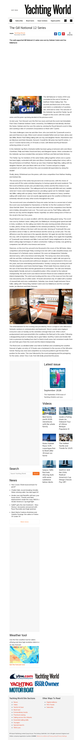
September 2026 (52, 390)
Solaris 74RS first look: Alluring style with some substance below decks (48, 476)
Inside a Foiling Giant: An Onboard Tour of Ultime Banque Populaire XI (65, 423)
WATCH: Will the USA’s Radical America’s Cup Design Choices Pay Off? (65, 476)
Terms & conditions (42, 736)
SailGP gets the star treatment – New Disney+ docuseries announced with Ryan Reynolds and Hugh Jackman (24, 507)
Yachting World (19, 33)
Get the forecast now (17, 665)
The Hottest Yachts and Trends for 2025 (65, 445)
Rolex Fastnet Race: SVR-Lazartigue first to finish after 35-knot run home (48, 449)
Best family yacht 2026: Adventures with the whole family (48, 422)
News (13, 480)
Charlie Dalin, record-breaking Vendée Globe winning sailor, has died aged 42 (25, 491)
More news (24, 522)
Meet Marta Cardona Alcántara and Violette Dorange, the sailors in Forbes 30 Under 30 (24, 514)
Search (36, 473)
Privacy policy (53, 736)
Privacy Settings (62, 736)
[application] (41, 306)
